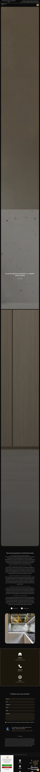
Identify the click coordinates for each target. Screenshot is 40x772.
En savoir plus (15, 608)
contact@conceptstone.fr (20, 682)
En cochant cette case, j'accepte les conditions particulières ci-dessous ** (20, 722)
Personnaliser (7, 769)
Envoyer (20, 736)
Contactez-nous (26, 608)
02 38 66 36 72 (4, 3)
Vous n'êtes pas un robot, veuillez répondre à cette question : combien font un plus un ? (21, 728)
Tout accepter (7, 765)
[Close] (38, 761)
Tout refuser (6, 767)
